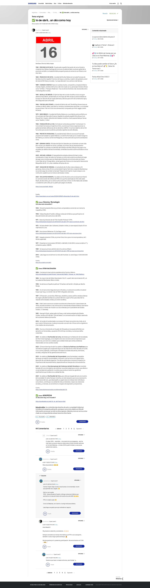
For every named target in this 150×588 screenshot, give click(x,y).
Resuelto (105, 13)
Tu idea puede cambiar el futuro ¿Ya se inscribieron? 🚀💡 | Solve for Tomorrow (104, 66)
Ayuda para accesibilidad (37, 584)
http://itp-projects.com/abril (43, 262)
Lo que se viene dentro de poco (103, 37)
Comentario (82, 421)
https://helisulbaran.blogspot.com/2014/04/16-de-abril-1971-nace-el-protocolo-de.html (60, 222)
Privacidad (69, 584)
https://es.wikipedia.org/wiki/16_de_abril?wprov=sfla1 (50, 401)
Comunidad (41, 3)
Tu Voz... (49, 32)
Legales (78, 584)
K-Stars (59, 3)
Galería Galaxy (48, 3)
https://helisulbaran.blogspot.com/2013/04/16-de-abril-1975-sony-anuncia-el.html (58, 233)
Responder (79, 451)
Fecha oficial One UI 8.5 (100, 77)
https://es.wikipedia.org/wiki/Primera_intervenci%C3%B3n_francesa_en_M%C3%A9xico (60, 274)
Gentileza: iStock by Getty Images (45, 63)
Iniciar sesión (112, 3)
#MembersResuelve (67, 3)
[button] (85, 29)
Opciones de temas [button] (112, 20)
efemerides (52, 416)
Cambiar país (89, 584)
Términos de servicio (55, 584)
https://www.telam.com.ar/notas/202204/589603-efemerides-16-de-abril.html (57, 196)
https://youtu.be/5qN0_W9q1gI (44, 186)
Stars (55, 3)
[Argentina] (32, 3)
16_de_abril (41, 416)
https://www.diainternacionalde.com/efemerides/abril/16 (51, 389)
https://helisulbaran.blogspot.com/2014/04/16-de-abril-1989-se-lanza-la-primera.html (60, 251)
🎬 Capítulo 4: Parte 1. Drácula (102, 45)
